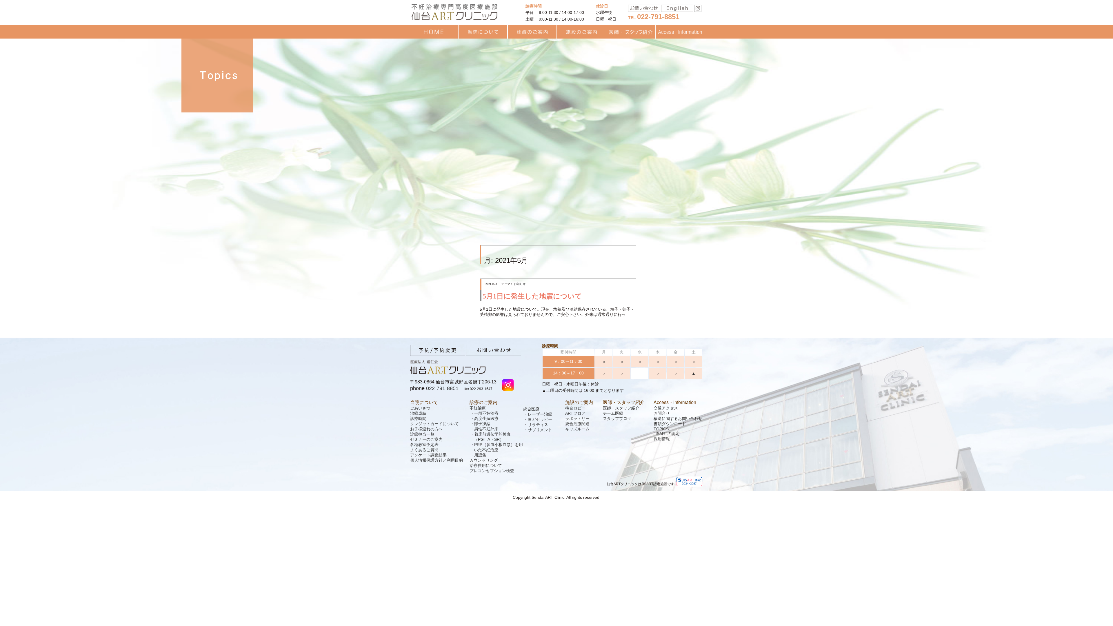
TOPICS (661, 429)
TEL (653, 17)
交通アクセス (666, 408)
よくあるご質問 (424, 449)
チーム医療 (613, 413)
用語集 (480, 455)
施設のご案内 (579, 402)
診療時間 (418, 418)
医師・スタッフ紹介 (624, 402)
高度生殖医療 (486, 418)
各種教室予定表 (424, 444)
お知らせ (519, 283)
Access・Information (675, 402)
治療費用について (486, 465)
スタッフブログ (617, 418)
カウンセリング (484, 460)
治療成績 (418, 413)
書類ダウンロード (670, 423)
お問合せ (662, 413)
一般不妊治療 (486, 413)
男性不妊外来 (486, 429)
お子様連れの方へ (426, 429)
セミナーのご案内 (426, 439)
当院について (424, 402)
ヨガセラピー (540, 419)
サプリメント (540, 429)
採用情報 (662, 438)
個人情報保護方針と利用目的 (436, 460)
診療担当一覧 (422, 434)
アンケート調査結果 (428, 455)
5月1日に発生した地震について (532, 296)
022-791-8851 (442, 388)
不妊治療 (478, 408)
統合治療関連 (577, 423)
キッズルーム (577, 429)
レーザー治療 (540, 414)
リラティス (538, 424)
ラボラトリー (577, 418)
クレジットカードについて (434, 423)
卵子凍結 (482, 423)
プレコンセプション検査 (492, 470)
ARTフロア (575, 413)
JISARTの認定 (667, 433)
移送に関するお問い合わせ (678, 418)
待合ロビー (575, 408)
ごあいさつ (420, 408)
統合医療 (531, 409)
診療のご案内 (483, 402)
